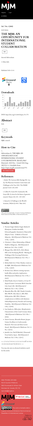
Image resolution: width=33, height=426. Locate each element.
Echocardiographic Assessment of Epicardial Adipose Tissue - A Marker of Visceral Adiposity (18, 234)
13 (18, 342)
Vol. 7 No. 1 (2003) (7, 26)
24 (7, 344)
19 (29, 342)
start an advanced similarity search (20, 348)
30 (18, 344)
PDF (5, 51)
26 (11, 344)
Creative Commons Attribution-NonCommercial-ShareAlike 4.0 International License (16, 213)
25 (9, 344)
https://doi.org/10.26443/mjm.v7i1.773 (17, 115)
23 (6, 344)
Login (10, 12)
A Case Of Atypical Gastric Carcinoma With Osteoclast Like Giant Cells (18, 283)
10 (13, 342)
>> (22, 344)
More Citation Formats (8, 170)
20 (31, 342)
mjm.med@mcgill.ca (7, 391)
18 (27, 342)
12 (17, 342)
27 (13, 344)
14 (20, 342)
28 (14, 344)
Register (3, 12)
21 (2, 344)
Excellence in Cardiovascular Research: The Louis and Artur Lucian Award (16, 324)
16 (24, 342)
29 (16, 344)
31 (20, 344)
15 (22, 342)
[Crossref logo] (8, 403)
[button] (5, 62)
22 (4, 344)
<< (2, 342)
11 (15, 342)
